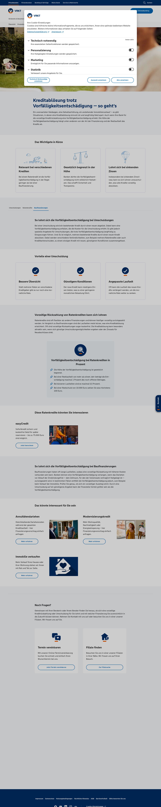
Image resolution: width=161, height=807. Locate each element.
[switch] (131, 49)
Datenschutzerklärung (37, 32)
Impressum (56, 32)
